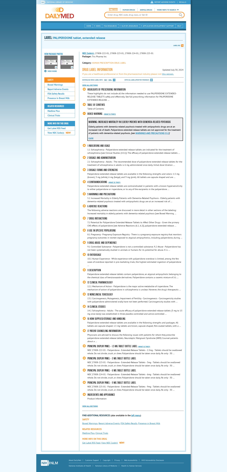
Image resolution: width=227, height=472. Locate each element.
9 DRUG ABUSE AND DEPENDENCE (102, 242)
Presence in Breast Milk (58, 98)
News (98, 26)
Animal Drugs (146, 10)
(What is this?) (110, 114)
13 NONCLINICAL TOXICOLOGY (100, 294)
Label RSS (176, 45)
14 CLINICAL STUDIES (96, 306)
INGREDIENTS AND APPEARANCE (101, 394)
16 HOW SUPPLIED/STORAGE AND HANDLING (106, 318)
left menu (135, 415)
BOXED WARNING (94, 114)
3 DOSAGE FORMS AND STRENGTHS (102, 170)
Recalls (182, 2)
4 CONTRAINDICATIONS (97, 182)
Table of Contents (96, 105)
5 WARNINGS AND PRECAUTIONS (101, 194)
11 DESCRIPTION (94, 270)
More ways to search (166, 10)
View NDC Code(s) (59, 132)
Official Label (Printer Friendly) (136, 80)
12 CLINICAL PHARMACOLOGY (100, 282)
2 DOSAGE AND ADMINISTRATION (101, 158)
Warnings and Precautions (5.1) (152, 133)
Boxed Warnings (55, 84)
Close (90, 138)
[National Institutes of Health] (44, 2)
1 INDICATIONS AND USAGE (98, 146)
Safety (50, 80)
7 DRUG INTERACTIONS (97, 218)
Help (179, 26)
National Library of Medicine (60, 2)
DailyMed (60, 12)
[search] (180, 15)
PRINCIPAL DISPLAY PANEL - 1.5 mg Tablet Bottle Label (112, 346)
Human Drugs (129, 10)
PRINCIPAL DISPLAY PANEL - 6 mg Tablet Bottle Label (111, 370)
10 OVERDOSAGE (94, 255)
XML (110, 80)
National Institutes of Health (80, 466)
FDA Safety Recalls (56, 93)
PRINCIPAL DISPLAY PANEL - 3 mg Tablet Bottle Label (111, 358)
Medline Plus (54, 111)
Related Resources (56, 106)
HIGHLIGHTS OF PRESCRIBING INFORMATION (106, 89)
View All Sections (90, 85)
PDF (105, 80)
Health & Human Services (131, 466)
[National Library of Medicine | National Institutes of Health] (49, 463)
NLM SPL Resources (130, 26)
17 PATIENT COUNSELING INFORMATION (104, 331)
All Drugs (113, 10)
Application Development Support (158, 26)
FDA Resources (110, 26)
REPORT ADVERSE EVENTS (164, 2)
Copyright (106, 460)
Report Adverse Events (58, 89)
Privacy (117, 460)
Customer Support (92, 460)
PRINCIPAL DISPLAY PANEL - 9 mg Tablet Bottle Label (111, 382)
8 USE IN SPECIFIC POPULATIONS (101, 230)
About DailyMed (75, 460)
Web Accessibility (130, 460)
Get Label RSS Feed (57, 128)
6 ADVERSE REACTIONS (97, 206)
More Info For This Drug (58, 123)
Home (88, 26)
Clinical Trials (54, 115)
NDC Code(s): (88, 53)
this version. (168, 74)
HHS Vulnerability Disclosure (152, 460)
